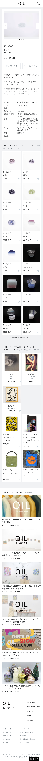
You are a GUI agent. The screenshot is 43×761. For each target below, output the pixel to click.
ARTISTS (30, 720)
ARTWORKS (31, 702)
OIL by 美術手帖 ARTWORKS (27, 102)
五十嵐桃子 (9, 46)
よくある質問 (7, 732)
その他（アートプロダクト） (26, 128)
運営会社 (6, 742)
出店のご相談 (24, 742)
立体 (18, 130)
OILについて (7, 729)
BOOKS (30, 716)
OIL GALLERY (24, 729)
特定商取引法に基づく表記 (28, 739)
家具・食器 (24, 130)
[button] (37, 26)
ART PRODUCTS (33, 707)
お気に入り (12, 66)
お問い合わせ (7, 736)
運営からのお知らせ (26, 732)
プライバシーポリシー (10, 739)
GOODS (30, 711)
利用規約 (23, 736)
